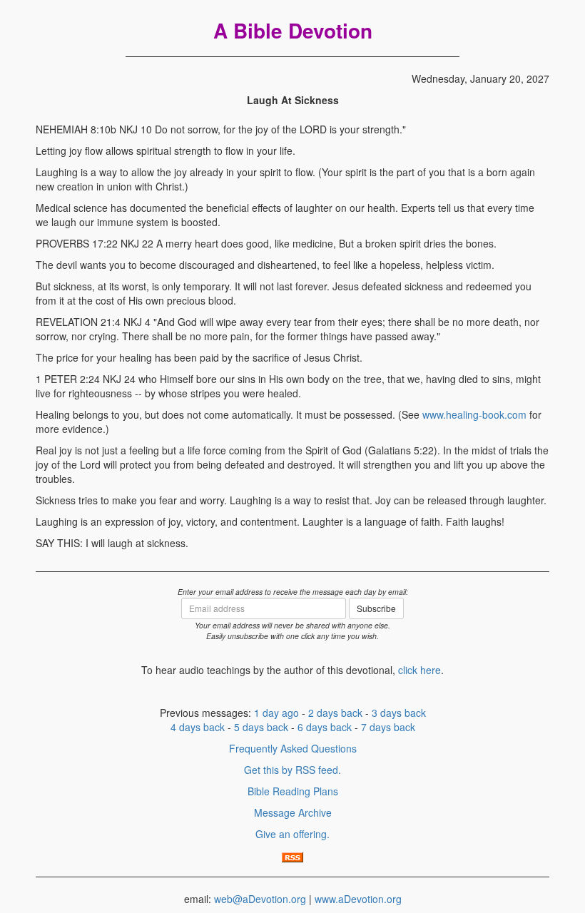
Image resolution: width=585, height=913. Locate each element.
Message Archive (293, 812)
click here (419, 670)
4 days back (198, 727)
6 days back (324, 727)
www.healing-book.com (474, 414)
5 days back (261, 727)
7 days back (388, 727)
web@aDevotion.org (260, 899)
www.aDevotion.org (358, 899)
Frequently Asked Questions (293, 748)
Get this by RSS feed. (292, 769)
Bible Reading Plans (293, 791)
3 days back (399, 712)
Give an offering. (292, 834)
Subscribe (376, 608)
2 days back (335, 712)
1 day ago (276, 712)
